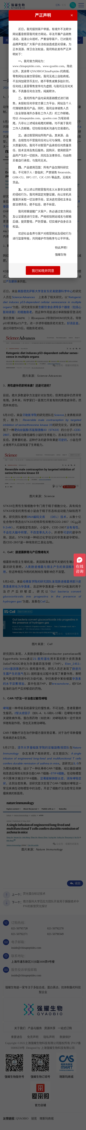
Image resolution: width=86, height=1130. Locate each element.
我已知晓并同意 (43, 270)
